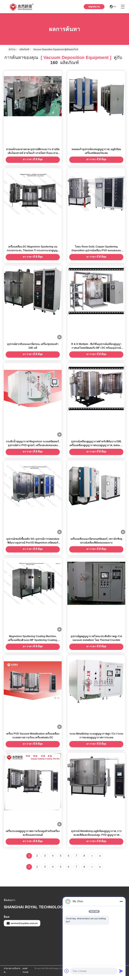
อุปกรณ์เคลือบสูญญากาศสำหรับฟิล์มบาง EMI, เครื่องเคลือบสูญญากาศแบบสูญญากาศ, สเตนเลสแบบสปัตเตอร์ (96, 445)
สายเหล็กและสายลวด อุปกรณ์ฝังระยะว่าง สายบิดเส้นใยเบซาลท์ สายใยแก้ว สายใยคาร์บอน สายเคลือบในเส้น (32, 153)
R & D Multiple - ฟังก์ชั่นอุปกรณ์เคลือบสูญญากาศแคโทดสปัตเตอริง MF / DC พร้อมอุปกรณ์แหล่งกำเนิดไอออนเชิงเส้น (96, 348)
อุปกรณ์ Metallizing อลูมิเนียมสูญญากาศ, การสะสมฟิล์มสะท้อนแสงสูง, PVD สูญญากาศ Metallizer (96, 835)
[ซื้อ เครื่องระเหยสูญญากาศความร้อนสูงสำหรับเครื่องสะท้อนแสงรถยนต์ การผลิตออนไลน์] (33, 781)
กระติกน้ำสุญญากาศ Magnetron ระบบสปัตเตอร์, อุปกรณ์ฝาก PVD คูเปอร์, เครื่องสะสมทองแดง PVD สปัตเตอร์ (32, 445)
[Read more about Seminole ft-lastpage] (100, 867)
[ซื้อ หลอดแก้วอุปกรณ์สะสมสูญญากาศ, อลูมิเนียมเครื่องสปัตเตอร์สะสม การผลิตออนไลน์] (96, 96)
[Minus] (121, 901)
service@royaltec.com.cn (24, 923)
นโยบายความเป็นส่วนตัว (12, 970)
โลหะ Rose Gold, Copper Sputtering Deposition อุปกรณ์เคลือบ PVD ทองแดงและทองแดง (96, 250)
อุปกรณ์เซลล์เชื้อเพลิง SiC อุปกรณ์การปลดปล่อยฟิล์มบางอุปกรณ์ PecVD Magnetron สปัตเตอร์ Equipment (32, 542)
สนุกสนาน (94, 6)
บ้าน (13, 49)
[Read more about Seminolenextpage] (92, 867)
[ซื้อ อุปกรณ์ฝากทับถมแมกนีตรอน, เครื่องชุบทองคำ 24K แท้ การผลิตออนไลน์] (33, 291)
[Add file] (66, 970)
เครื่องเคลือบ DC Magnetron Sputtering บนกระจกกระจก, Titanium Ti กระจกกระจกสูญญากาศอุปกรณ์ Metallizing (33, 250)
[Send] (121, 970)
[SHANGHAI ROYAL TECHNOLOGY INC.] (21, 6)
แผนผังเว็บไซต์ (25, 970)
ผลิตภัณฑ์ (24, 49)
